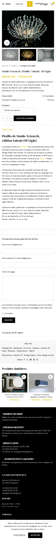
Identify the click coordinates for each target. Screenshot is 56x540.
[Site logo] (41, 4)
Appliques (18, 348)
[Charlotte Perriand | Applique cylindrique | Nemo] (41, 383)
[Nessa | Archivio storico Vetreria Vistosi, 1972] (14, 383)
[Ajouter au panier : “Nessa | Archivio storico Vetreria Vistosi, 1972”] (23, 377)
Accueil (5, 66)
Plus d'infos (20, 535)
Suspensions (22, 351)
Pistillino (23, 147)
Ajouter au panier (24, 118)
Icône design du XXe (45, 355)
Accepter (35, 535)
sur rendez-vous (11, 506)
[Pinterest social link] (34, 359)
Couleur (5, 105)
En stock (27, 348)
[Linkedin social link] (37, 359)
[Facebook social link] (24, 359)
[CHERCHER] (30, 4)
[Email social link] (30, 359)
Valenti (42, 158)
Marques (11, 351)
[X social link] (27, 359)
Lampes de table (28, 66)
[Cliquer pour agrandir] (7, 43)
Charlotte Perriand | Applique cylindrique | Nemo (41, 396)
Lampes (14, 66)
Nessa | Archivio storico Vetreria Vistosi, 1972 (14, 396)
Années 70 (18, 355)
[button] (4, 29)
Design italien (29, 355)
